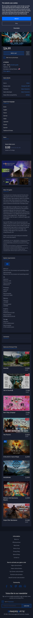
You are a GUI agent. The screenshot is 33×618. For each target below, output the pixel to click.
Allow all (16, 19)
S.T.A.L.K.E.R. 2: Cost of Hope (11, 457)
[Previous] (4, 181)
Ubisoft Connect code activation (17, 577)
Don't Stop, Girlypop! (9, 412)
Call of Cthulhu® (8, 390)
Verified (28, 95)
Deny (16, 23)
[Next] (29, 181)
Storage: (5, 319)
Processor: (6, 288)
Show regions (6, 71)
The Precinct (7, 435)
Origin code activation (16, 565)
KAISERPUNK (7, 477)
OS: (4, 277)
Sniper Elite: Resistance (10, 520)
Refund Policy (16, 554)
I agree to (9, 601)
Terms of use (16, 548)
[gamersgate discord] (20, 586)
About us (16, 539)
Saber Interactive (25, 89)
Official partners (16, 542)
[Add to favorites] (28, 53)
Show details (17, 28)
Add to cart (14, 53)
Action (28, 83)
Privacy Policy (16, 551)
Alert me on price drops (12, 57)
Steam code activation (16, 568)
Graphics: (5, 309)
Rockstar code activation (16, 574)
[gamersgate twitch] (15, 586)
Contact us (16, 557)
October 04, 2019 (25, 86)
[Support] (25, 586)
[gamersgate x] (11, 586)
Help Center (16, 545)
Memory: (5, 298)
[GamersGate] (16, 612)
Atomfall (5, 368)
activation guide (14, 65)
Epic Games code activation (16, 571)
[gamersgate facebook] (6, 586)
